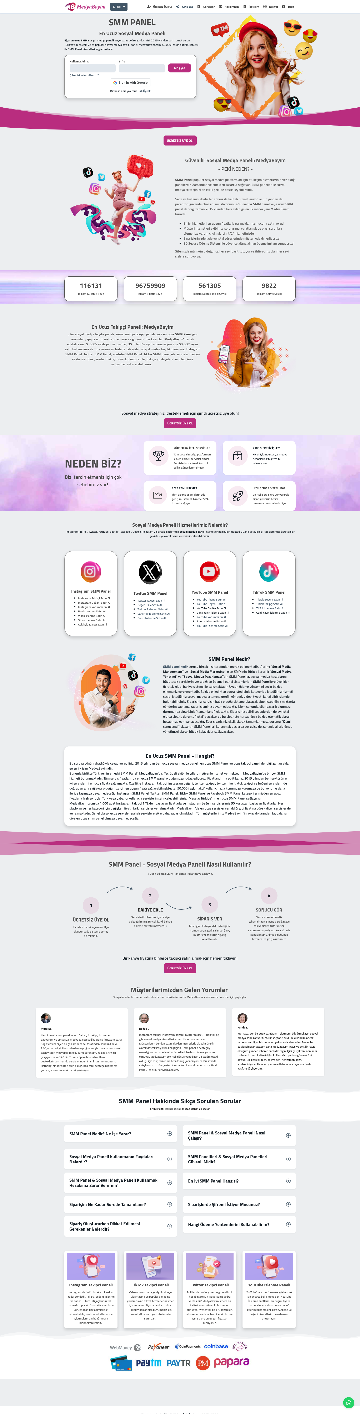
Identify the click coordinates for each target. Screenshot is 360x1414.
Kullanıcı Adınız (79, 61)
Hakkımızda (232, 6)
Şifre (122, 61)
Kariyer (273, 6)
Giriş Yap (187, 6)
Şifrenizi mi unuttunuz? (84, 75)
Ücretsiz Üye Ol (162, 6)
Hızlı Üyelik (144, 91)
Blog (291, 6)
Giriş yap (179, 68)
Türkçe (117, 6)
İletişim (254, 6)
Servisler (209, 6)
